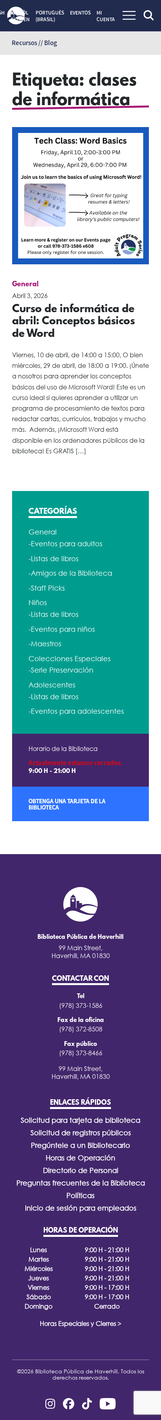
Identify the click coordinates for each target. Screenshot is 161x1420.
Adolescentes (52, 685)
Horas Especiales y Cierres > (81, 1323)
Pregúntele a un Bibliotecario (80, 1145)
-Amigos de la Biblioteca (70, 573)
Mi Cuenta (106, 16)
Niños (38, 602)
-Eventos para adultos (65, 544)
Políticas (80, 1195)
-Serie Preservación (61, 670)
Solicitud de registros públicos (80, 1133)
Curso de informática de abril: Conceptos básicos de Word (73, 321)
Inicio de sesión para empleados (80, 1208)
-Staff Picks (47, 588)
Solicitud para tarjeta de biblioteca (80, 1120)
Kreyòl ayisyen (20, 16)
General (25, 285)
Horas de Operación (80, 1158)
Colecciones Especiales (70, 659)
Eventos (80, 12)
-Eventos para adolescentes (76, 711)
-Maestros (45, 644)
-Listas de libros (54, 559)
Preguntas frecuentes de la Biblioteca (80, 1183)
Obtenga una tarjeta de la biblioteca (67, 804)
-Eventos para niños (62, 629)
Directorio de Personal (80, 1170)
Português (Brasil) (50, 16)
